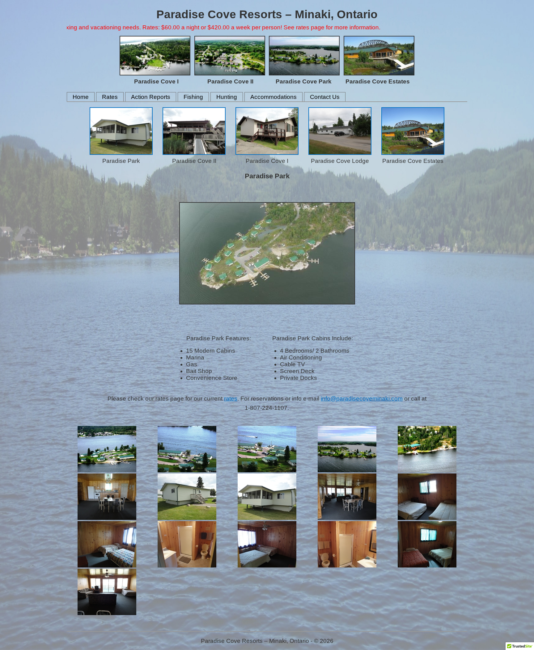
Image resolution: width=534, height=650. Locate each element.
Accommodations (273, 97)
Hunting (226, 97)
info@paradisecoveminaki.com (362, 398)
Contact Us (325, 97)
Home (81, 97)
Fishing (193, 97)
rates (230, 398)
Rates (110, 97)
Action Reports (150, 97)
